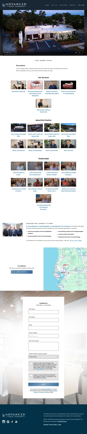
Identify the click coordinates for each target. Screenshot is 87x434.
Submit (43, 384)
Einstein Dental (62, 421)
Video (47, 5)
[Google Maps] (8, 422)
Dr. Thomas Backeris (43, 226)
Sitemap (46, 424)
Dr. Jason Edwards (31, 226)
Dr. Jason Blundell (55, 226)
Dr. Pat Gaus (66, 226)
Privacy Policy (39, 369)
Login (59, 424)
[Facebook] (12, 422)
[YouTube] (16, 422)
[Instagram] (4, 422)
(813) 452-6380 (46, 389)
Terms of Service (45, 392)
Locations (63, 5)
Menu (80, 5)
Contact (72, 5)
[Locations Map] (65, 269)
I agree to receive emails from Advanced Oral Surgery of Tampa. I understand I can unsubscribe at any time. (44, 376)
